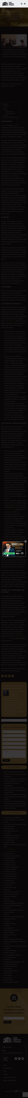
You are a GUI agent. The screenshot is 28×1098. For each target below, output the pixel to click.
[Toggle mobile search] (21, 4)
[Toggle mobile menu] (25, 4)
